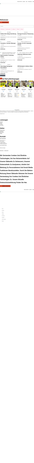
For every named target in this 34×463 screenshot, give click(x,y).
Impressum (1, 150)
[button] (2, 75)
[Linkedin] (3, 116)
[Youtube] (6, 116)
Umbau (22, 29)
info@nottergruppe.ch (3, 143)
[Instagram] (1, 116)
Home (2, 208)
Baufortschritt (8, 29)
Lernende (3, 217)
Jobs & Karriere (4, 219)
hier (25, 182)
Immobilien (3, 215)
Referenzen (2, 29)
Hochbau (13, 29)
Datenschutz (6, 150)
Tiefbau (18, 29)
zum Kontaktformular (3, 145)
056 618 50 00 (3, 142)
